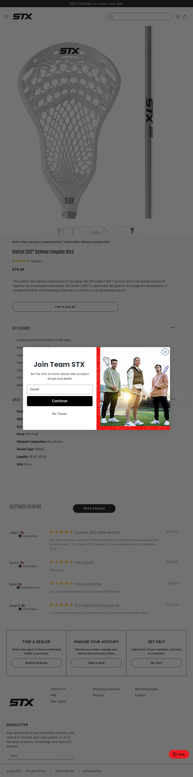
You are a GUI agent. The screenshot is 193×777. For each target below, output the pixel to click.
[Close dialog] (165, 352)
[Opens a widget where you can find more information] (178, 755)
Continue (60, 401)
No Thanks (59, 414)
